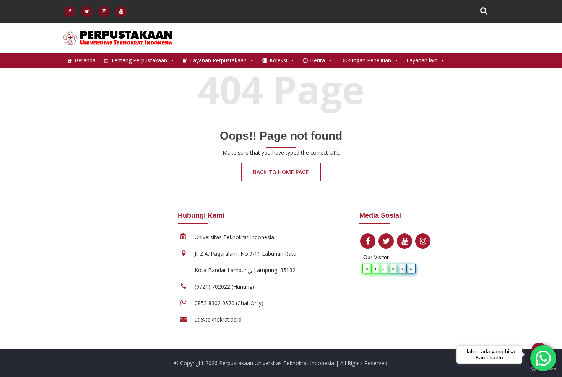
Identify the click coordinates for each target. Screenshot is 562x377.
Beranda (85, 60)
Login (418, 11)
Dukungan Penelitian (365, 60)
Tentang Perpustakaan (139, 60)
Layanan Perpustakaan (218, 60)
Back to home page (281, 172)
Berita (317, 60)
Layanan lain (421, 60)
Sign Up (459, 11)
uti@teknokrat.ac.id (218, 319)
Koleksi (278, 60)
